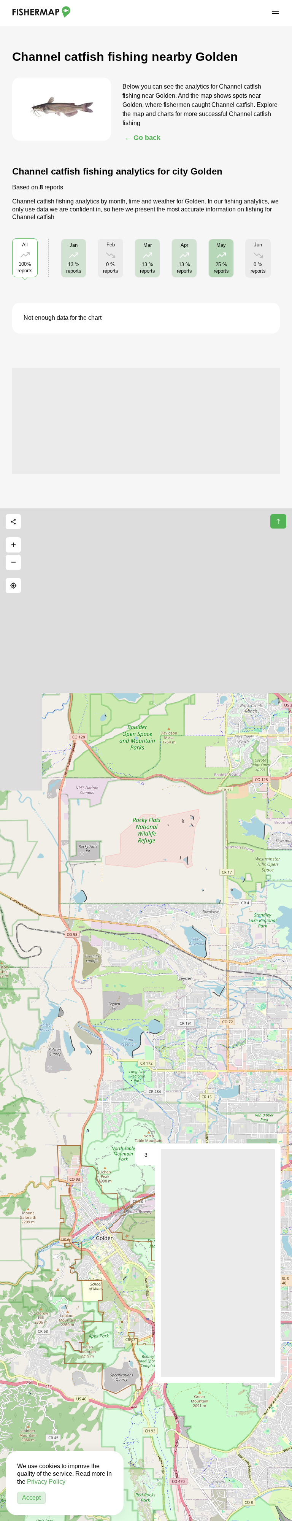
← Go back (142, 137)
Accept (31, 1497)
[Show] (224, 689)
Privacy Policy (46, 1481)
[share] (13, 522)
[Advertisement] (146, 421)
